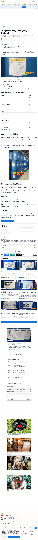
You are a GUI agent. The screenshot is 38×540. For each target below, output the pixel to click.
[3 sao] (6, 232)
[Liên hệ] (12, 4)
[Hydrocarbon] (14, 365)
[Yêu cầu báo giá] (24, 4)
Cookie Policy (5, 536)
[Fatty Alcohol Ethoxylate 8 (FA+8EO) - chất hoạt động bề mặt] (28, 305)
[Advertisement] (19, 16)
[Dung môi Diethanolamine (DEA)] (28, 265)
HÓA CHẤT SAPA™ (8, 1)
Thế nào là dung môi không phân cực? (14, 383)
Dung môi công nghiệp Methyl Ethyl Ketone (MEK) (16, 370)
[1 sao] (3, 232)
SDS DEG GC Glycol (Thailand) (8, 221)
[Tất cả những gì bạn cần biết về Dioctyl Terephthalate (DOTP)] (28, 247)
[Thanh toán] (8, 4)
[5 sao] (10, 232)
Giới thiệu (31, 527)
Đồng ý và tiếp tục (14, 536)
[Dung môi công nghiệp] (17, 251)
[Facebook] (6, 255)
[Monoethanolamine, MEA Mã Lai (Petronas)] (10, 265)
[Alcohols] (13, 349)
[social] (22, 534)
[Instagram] (3, 523)
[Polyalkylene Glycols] (21, 361)
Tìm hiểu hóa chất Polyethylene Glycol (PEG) (15, 363)
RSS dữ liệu (31, 531)
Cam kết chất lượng (5, 527)
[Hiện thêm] (23, 251)
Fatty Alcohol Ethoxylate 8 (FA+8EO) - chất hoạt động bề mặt (28, 314)
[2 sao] (4, 232)
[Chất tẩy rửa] (25, 394)
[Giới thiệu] (3, 4)
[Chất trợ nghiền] (10, 251)
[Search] (31, 1)
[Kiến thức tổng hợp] (15, 361)
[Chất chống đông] (26, 291)
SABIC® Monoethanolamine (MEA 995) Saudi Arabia (9, 314)
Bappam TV (35, 537)
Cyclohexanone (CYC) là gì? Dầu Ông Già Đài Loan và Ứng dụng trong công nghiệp (19, 379)
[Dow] (13, 343)
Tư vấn (21, 530)
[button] (35, 39)
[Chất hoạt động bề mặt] (4, 291)
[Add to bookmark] (17, 261)
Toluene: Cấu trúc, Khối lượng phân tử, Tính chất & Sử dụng (18, 366)
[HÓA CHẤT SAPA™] (3, 1)
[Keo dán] (20, 377)
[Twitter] (5, 523)
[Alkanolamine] (3, 271)
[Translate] (35, 1)
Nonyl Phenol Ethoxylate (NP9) (6, 292)
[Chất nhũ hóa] (3, 251)
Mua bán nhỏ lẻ (13, 527)
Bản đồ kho (22, 528)
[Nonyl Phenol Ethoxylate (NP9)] (10, 285)
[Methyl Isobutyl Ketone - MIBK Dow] (19, 335)
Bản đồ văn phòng (23, 527)
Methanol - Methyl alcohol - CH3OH (14, 355)
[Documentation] (17, 4)
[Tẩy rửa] (25, 391)
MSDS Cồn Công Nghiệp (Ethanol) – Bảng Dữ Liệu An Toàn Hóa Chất (19, 351)
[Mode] (36, 1)
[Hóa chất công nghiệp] (15, 377)
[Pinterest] (9, 523)
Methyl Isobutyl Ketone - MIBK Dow (14, 344)
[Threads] (7, 523)
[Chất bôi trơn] (21, 291)
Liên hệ (31, 528)
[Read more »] (17, 277)
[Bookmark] (33, 1)
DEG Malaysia (12, 47)
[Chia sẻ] (36, 39)
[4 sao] (8, 232)
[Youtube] (10, 523)
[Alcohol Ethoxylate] (22, 311)
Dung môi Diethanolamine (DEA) (25, 273)
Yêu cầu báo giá (22, 531)
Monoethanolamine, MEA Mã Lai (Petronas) (9, 273)
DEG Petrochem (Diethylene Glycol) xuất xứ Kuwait (27, 293)
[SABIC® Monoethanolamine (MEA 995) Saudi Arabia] (10, 305)
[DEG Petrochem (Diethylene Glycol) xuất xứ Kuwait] (28, 285)
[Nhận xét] (15, 261)
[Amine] (6, 271)
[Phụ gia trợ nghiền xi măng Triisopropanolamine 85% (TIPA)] (10, 247)
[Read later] (33, 39)
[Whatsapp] (12, 255)
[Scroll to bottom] (36, 536)
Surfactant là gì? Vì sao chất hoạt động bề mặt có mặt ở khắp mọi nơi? (19, 374)
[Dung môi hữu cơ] (15, 382)
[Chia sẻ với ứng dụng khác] (23, 255)
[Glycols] (13, 394)
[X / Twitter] (19, 255)
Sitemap (31, 530)
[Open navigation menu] (1, 1)
